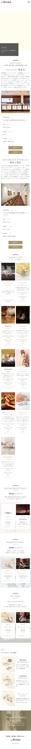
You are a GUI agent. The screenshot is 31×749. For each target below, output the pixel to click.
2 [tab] (13, 640)
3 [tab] (15, 640)
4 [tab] (17, 640)
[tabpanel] (8, 516)
